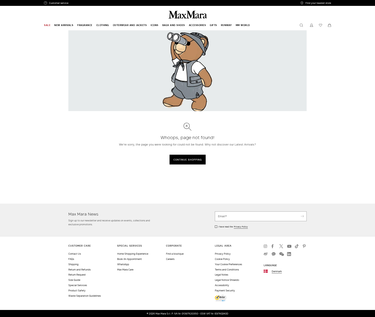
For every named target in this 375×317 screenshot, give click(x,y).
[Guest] (311, 25)
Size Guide (74, 280)
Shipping (73, 264)
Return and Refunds (79, 269)
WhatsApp (123, 264)
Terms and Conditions (227, 269)
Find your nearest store (318, 3)
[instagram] (266, 246)
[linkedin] (289, 254)
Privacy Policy (241, 226)
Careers (170, 259)
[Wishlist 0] (320, 25)
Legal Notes (221, 274)
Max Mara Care (125, 269)
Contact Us (74, 253)
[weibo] (266, 254)
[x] (281, 246)
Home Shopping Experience (132, 253)
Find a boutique (175, 253)
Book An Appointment (129, 259)
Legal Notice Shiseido (227, 280)
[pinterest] (305, 246)
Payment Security (225, 290)
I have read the (233, 226)
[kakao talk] (273, 254)
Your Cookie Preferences (228, 264)
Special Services (77, 285)
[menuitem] (47, 25)
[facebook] (273, 246)
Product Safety (77, 290)
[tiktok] (297, 246)
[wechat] (281, 254)
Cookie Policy (222, 259)
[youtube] (289, 246)
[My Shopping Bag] (329, 25)
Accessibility (222, 285)
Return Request (77, 274)
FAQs (71, 259)
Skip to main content (15, 2)
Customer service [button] (75, 3)
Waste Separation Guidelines (84, 295)
